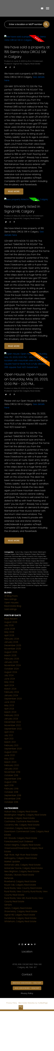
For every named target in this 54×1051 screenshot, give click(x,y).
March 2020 (10, 762)
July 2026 (9, 625)
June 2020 (9, 755)
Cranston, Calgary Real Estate (20, 559)
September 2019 (12, 778)
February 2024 (11, 692)
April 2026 (9, 635)
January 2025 (11, 662)
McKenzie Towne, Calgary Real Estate (23, 868)
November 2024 (12, 665)
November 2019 (12, 771)
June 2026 (9, 628)
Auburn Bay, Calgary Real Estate (26, 552)
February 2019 (11, 788)
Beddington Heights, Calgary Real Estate (25, 814)
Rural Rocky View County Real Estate (31, 576)
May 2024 (9, 681)
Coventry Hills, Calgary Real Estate (21, 824)
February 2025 (11, 658)
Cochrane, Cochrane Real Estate (15, 556)
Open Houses (11, 602)
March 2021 (10, 742)
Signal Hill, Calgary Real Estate (26, 63)
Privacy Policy (11, 1003)
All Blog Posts (11, 595)
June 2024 (9, 678)
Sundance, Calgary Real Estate (37, 585)
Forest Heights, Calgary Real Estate (36, 563)
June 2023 (9, 702)
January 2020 (11, 768)
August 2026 (10, 622)
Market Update (41, 568)
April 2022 (9, 731)
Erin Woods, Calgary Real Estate (34, 561)
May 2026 (9, 631)
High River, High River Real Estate (20, 854)
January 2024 (11, 695)
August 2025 (10, 652)
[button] (19, 944)
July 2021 (8, 735)
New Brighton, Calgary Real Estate (25, 572)
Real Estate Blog (12, 605)
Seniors (43, 581)
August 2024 (10, 672)
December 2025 (12, 645)
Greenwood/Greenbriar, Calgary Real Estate (19, 565)
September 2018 (12, 795)
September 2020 (13, 748)
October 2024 (11, 668)
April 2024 (9, 685)
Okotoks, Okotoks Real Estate (19, 874)
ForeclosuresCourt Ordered (13, 563)
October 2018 (11, 791)
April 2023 (9, 708)
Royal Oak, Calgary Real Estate (20, 884)
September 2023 (13, 698)
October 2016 (11, 802)
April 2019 (9, 785)
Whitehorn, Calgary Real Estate (14, 588)
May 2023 (9, 705)
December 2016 (12, 798)
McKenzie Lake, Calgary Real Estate (16, 570)
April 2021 (8, 738)
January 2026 (11, 642)
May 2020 (9, 758)
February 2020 (11, 765)
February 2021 (11, 745)
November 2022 (12, 725)
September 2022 (13, 728)
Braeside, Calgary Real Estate (35, 554)
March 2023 (10, 712)
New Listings (10, 599)
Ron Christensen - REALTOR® (27, 988)
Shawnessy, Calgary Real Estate (34, 583)
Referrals (16, 574)
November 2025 (12, 648)
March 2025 (10, 655)
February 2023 (11, 715)
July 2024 (9, 675)
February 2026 (11, 638)
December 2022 (12, 721)
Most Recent (10, 618)
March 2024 (10, 688)
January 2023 (11, 718)
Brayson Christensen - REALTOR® (27, 983)
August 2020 (10, 752)
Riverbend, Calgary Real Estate (30, 574)
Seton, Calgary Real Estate (13, 583)
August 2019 (10, 781)
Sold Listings (10, 609)
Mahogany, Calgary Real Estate (24, 568)
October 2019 (11, 775)
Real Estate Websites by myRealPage (33, 1003)
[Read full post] (27, 40)
